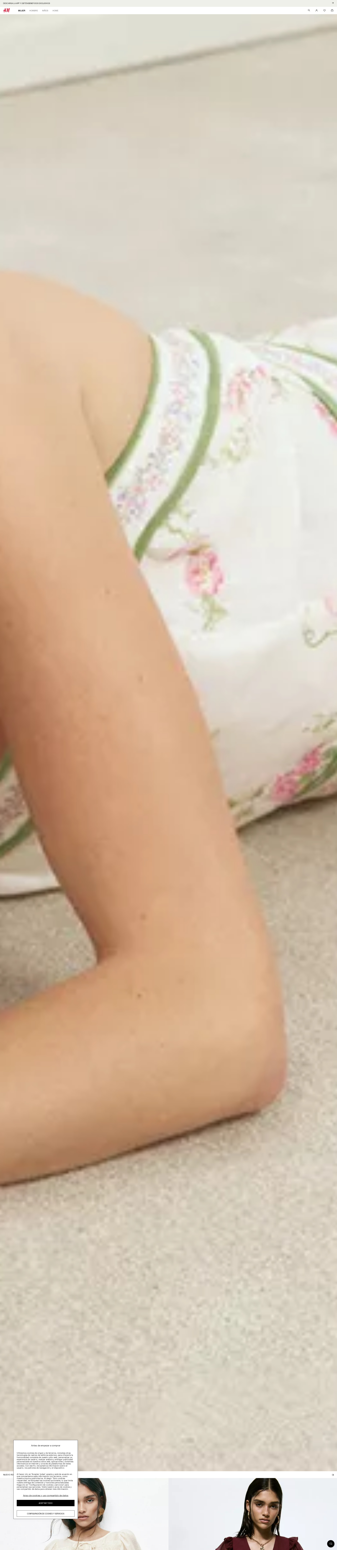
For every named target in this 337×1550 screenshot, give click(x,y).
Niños (45, 10)
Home (55, 10)
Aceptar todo (46, 1503)
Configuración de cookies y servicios (45, 1514)
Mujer (21, 10)
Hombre (33, 10)
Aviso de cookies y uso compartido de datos (45, 1495)
